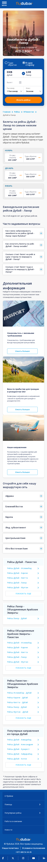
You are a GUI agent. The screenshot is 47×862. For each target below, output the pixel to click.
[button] (23, 233)
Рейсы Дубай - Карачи (17, 573)
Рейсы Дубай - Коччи (17, 758)
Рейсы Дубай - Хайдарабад (19, 754)
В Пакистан (29, 112)
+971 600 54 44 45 (23, 852)
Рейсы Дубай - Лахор (17, 582)
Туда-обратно (12, 64)
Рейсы (17, 112)
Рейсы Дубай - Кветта (17, 578)
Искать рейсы (23, 100)
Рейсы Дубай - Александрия (20, 744)
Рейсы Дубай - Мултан (17, 587)
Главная (6, 112)
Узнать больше (22, 351)
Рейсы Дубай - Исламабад (19, 568)
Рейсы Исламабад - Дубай (19, 693)
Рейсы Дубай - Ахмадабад (19, 739)
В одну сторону (30, 64)
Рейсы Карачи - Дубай (17, 697)
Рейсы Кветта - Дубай (17, 702)
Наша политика (10, 848)
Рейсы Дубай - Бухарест (18, 749)
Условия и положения (33, 848)
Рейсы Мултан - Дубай (17, 712)
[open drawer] (4, 3)
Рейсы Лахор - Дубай (17, 618)
